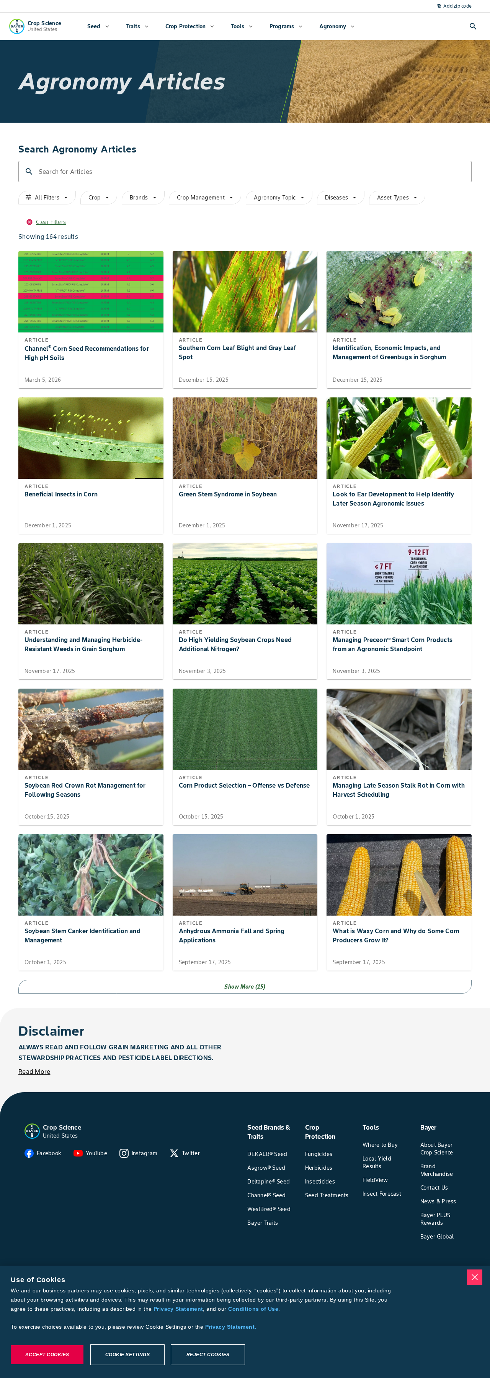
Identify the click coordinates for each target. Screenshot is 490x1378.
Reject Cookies (208, 1354)
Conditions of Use (253, 1309)
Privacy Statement (178, 1309)
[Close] (474, 1277)
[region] (245, 1322)
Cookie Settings (127, 1354)
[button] (32, 1131)
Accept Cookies (47, 1354)
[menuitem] (98, 26)
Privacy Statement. (230, 1327)
